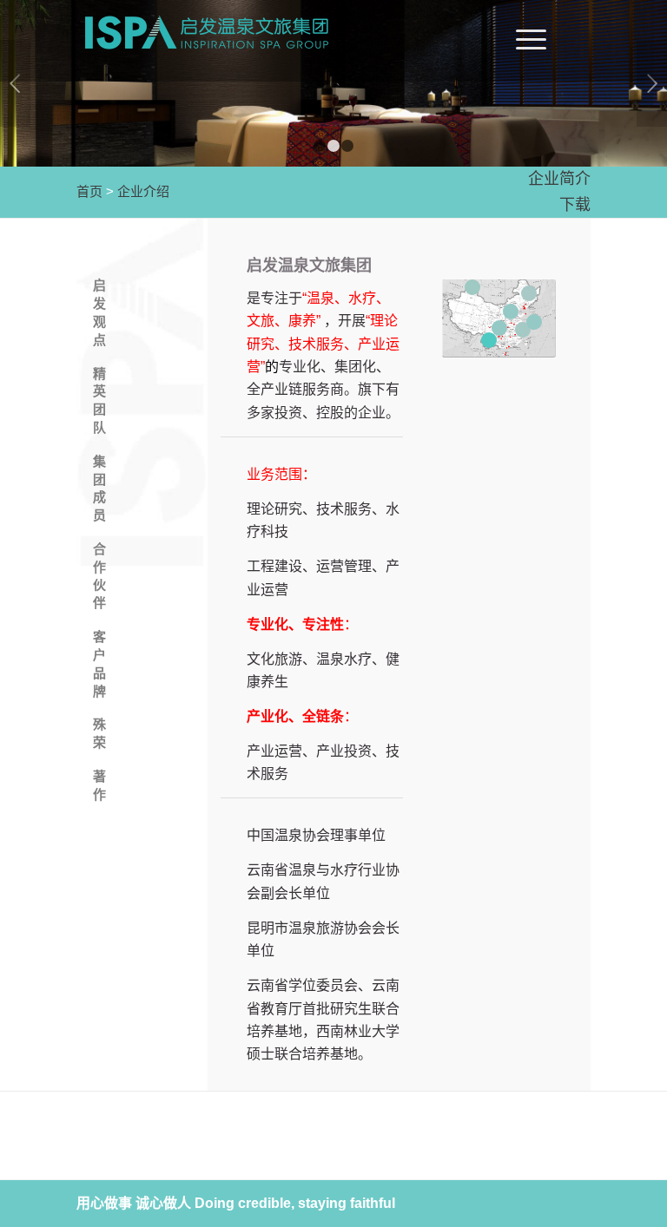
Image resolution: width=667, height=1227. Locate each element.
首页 (89, 191)
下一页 (652, 83)
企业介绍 (143, 191)
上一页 (15, 83)
